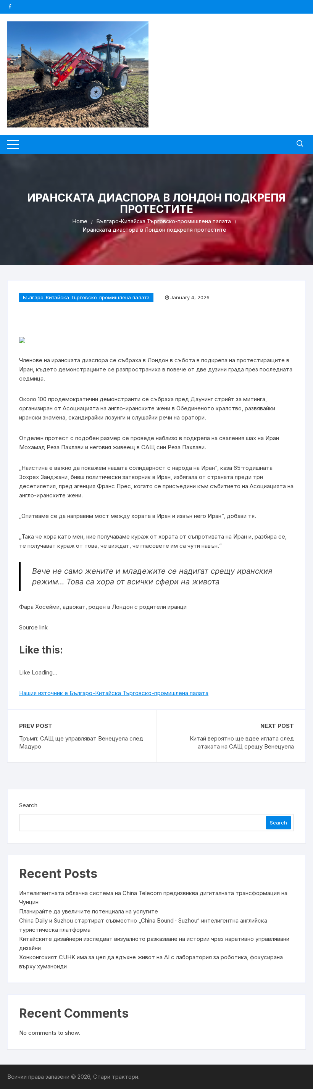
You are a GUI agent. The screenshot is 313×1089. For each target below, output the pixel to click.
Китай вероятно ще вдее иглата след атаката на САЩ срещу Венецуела (242, 742)
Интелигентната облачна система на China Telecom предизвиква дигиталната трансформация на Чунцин (153, 897)
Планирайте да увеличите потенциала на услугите (88, 911)
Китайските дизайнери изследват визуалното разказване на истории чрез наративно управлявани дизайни (154, 943)
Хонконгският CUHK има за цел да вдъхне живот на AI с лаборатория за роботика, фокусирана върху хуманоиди (151, 961)
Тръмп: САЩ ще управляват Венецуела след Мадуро (81, 742)
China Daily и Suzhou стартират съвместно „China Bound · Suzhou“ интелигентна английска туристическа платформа (143, 925)
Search (28, 805)
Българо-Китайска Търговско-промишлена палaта (86, 297)
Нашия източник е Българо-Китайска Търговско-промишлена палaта (113, 693)
